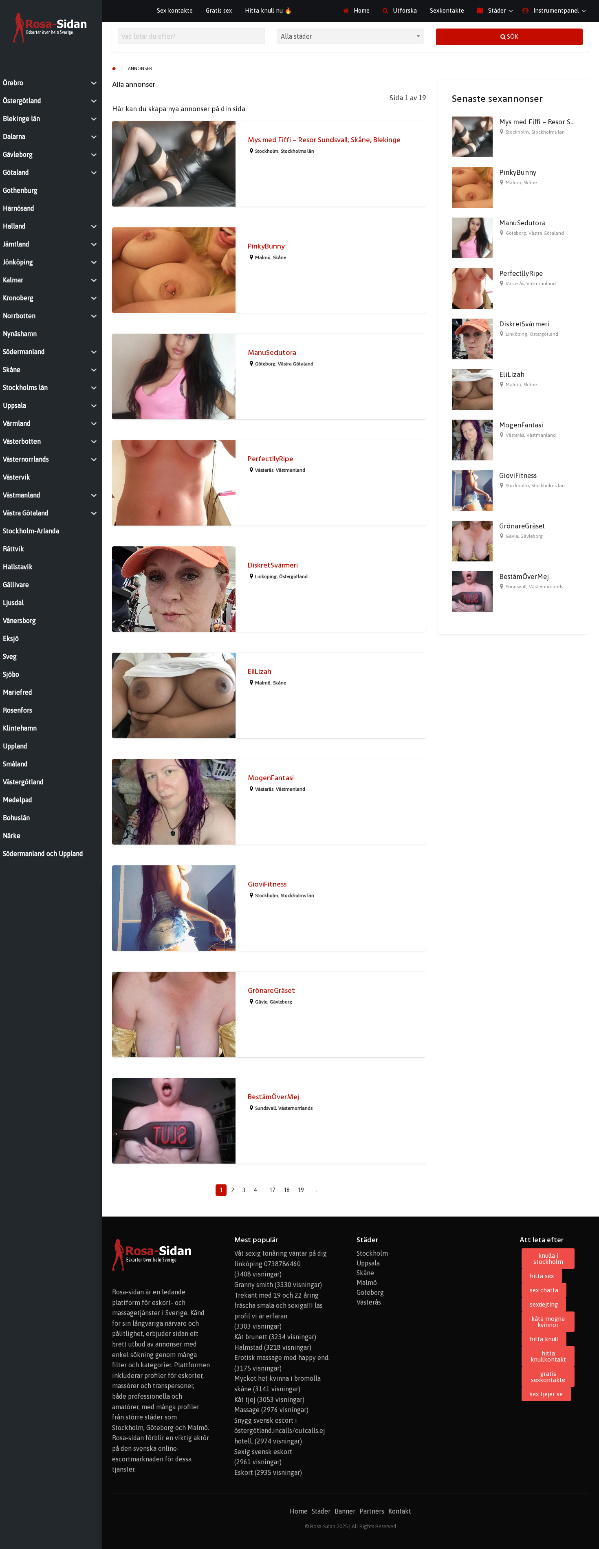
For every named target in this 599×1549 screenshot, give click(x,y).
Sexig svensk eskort (263, 1451)
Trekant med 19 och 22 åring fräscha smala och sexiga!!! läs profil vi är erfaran (278, 1306)
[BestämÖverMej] (472, 591)
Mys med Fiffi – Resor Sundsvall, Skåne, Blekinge (324, 140)
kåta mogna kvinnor (548, 1321)
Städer (496, 10)
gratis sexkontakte (548, 1376)
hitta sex (542, 1275)
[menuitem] (356, 10)
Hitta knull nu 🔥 (268, 10)
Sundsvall (265, 1108)
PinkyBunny (266, 246)
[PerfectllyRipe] (472, 288)
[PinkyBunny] (472, 187)
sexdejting (544, 1304)
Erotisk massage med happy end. (282, 1357)
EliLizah (259, 672)
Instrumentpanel (555, 10)
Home (361, 10)
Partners (371, 1511)
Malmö (263, 257)
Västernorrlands (295, 1108)
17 (272, 1190)
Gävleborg (281, 1002)
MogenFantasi (271, 778)
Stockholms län (297, 151)
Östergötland (293, 576)
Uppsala (368, 1263)
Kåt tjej (244, 1399)
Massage (247, 1409)
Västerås (264, 470)
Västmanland (290, 470)
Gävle (261, 1002)
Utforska (404, 10)
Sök (512, 36)
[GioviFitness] (472, 490)
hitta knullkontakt (548, 1356)
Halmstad (248, 1347)
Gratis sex (219, 10)
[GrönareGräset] (472, 540)
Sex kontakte (175, 10)
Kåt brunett (250, 1336)
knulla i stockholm (548, 1258)
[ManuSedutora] (472, 237)
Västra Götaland (295, 364)
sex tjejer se (546, 1394)
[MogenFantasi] (472, 439)
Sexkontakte (447, 10)
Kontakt (399, 1511)
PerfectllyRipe (270, 459)
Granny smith (253, 1284)
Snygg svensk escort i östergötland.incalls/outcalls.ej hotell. (279, 1431)
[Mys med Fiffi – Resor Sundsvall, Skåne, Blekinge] (472, 136)
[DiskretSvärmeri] (472, 338)
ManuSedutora (272, 353)
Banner (345, 1511)
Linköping (266, 576)
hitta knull (544, 1339)
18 (286, 1190)
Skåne (279, 257)
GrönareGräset (271, 991)
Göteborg (265, 364)
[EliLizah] (472, 389)
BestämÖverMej (273, 1097)
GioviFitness (267, 884)
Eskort (243, 1472)
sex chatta (544, 1290)
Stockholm (266, 151)
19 (301, 1190)
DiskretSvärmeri (273, 565)
